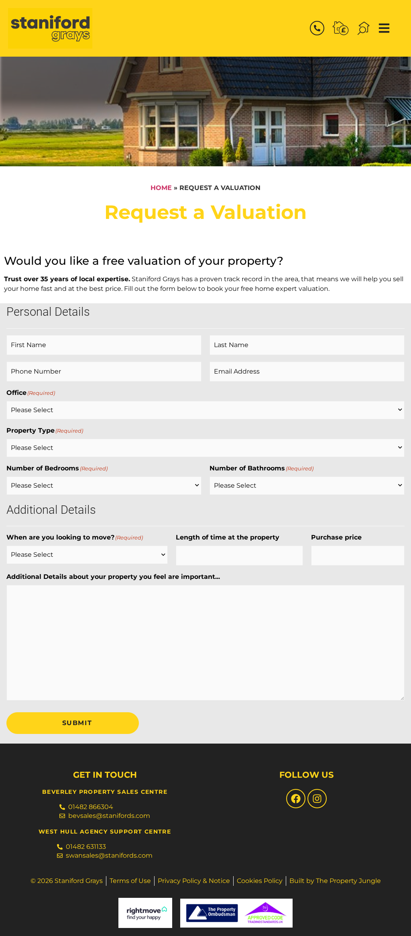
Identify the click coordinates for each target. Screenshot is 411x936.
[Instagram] (317, 798)
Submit (77, 723)
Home (161, 188)
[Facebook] (295, 798)
